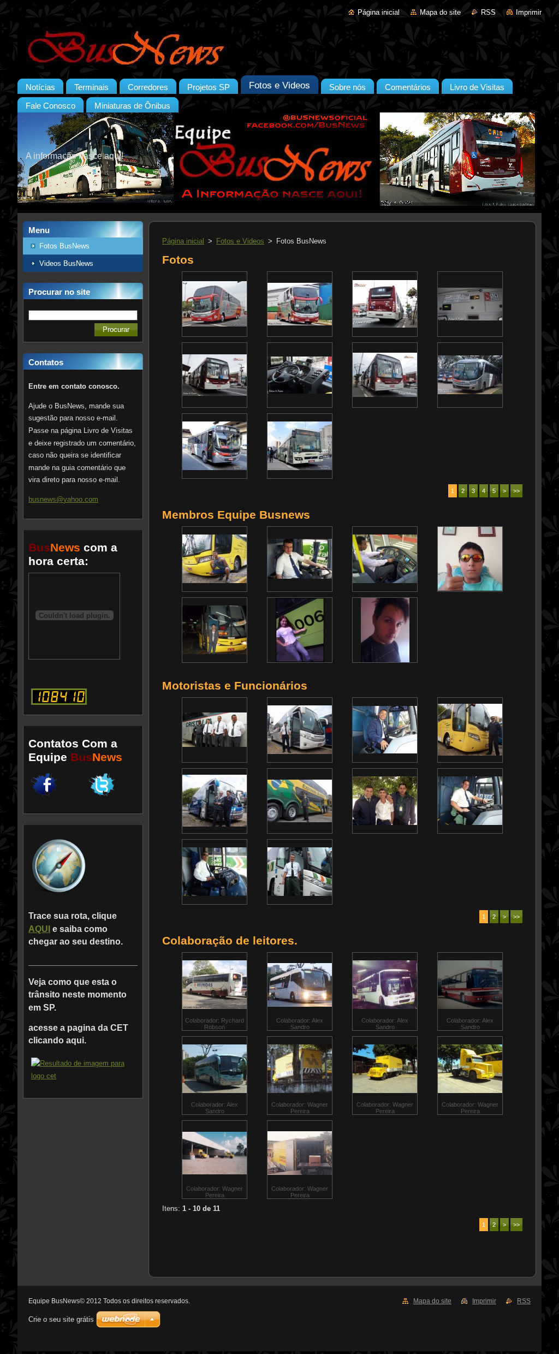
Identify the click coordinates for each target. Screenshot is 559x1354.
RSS (488, 12)
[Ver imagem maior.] (214, 304)
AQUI (39, 929)
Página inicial (379, 12)
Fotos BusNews (64, 246)
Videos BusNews (66, 263)
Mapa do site (440, 12)
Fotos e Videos (240, 241)
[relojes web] (74, 654)
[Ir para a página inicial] (279, 48)
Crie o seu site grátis (61, 1319)
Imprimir (529, 12)
